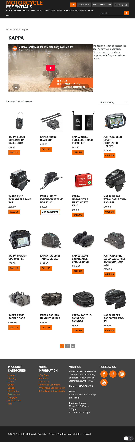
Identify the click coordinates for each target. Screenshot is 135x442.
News (109, 4)
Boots (11, 384)
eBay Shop (43, 375)
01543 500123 (84, 5)
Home (9, 29)
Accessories (14, 394)
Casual (11, 387)
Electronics (13, 391)
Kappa (25, 29)
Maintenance (14, 400)
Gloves (11, 381)
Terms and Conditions (49, 384)
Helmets (12, 375)
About (95, 4)
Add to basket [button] (50, 212)
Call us (14, 152)
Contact (102, 4)
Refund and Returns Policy (51, 391)
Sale (10, 403)
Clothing (12, 378)
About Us (43, 378)
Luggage (12, 397)
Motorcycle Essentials (24, 5)
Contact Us (43, 381)
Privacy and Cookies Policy (51, 387)
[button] (129, 438)
